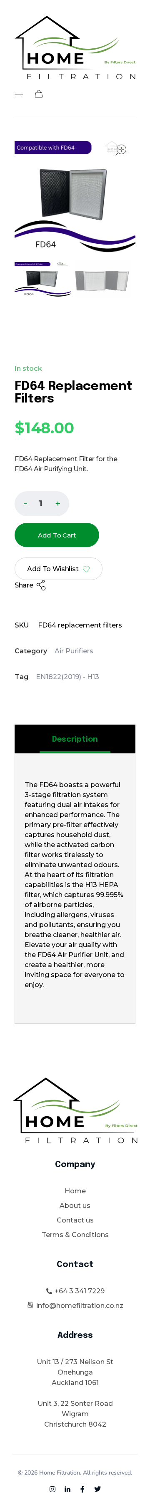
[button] (58, 503)
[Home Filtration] (75, 47)
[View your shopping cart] (39, 95)
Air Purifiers (74, 651)
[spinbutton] (42, 503)
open (120, 150)
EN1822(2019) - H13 (67, 677)
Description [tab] (75, 739)
